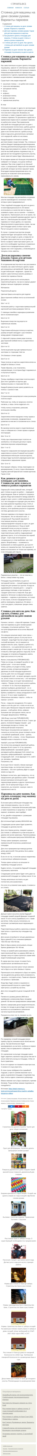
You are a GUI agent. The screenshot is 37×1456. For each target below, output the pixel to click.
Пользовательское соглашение (15, 1448)
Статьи (26, 7)
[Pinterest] (18, 1106)
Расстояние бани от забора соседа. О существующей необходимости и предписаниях (16, 1411)
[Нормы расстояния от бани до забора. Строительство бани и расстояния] (18, 1281)
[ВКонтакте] (11, 1106)
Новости (18, 7)
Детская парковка (22, 1098)
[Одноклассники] (25, 1106)
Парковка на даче (20, 1103)
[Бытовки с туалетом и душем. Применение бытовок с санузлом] (18, 1215)
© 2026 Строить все (7, 1446)
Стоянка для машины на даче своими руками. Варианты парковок (18, 27)
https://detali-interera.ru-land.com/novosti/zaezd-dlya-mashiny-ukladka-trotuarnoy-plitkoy (17, 1091)
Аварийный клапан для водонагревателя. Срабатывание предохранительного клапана (17, 1397)
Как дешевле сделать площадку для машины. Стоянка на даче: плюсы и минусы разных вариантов (17, 37)
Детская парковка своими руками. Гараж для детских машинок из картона (19, 32)
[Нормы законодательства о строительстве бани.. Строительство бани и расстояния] (18, 1302)
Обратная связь (6, 1453)
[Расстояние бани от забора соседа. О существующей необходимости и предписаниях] (18, 1236)
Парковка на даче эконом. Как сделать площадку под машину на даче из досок (18, 51)
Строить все (18, 3)
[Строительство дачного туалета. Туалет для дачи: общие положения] (18, 1124)
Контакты (5, 1448)
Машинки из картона (15, 1101)
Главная (10, 7)
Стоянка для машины (12, 1098)
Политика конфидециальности (10, 1451)
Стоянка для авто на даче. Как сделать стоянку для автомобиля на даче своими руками (19, 44)
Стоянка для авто (10, 1103)
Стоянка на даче (25, 1101)
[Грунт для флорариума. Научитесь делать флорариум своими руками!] (18, 1146)
